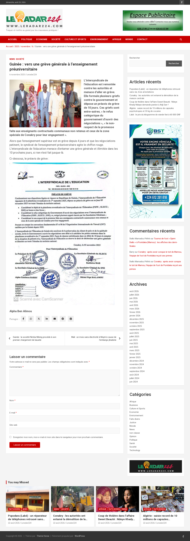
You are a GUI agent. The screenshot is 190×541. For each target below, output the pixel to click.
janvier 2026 (134, 315)
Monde (129, 39)
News (12, 59)
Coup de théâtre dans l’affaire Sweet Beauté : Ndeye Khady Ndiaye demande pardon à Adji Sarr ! (116, 521)
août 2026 (134, 291)
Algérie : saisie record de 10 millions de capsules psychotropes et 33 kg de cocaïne (160, 521)
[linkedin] (47, 319)
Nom (12, 400)
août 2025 (134, 333)
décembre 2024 (136, 361)
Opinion (132, 436)
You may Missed (18, 482)
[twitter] (39, 319)
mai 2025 (133, 343)
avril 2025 (133, 347)
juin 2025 (133, 340)
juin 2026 (133, 298)
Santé (132, 443)
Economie (41, 39)
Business (133, 405)
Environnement (99, 39)
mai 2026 (133, 301)
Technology (134, 450)
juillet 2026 (134, 295)
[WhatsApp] (31, 319)
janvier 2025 (134, 357)
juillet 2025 (134, 336)
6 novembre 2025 (17, 74)
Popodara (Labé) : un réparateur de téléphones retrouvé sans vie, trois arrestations (27, 519)
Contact (142, 39)
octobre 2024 (135, 368)
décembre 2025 (136, 319)
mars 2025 (134, 350)
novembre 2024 (136, 364)
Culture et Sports (75, 39)
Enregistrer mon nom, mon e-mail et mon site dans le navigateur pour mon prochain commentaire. (58, 437)
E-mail (13, 412)
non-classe (134, 433)
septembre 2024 (136, 371)
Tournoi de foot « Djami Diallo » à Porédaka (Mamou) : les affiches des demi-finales (153, 242)
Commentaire (16, 367)
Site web (13, 425)
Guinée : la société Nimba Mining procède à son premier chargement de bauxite (34, 338)
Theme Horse (43, 536)
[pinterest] (63, 319)
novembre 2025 (136, 322)
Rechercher (134, 58)
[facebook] (23, 319)
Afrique (116, 39)
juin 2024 (133, 381)
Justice (132, 422)
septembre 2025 (136, 329)
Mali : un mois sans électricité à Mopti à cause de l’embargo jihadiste (93, 338)
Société (55, 39)
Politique (26, 39)
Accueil (12, 39)
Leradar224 (32, 74)
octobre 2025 (135, 326)
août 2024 (134, 375)
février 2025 (134, 354)
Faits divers (134, 419)
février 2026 (134, 312)
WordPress (80, 536)
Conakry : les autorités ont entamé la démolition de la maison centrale (69, 519)
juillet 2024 (134, 378)
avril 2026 (133, 305)
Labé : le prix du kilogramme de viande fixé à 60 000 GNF (155, 114)
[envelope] (55, 319)
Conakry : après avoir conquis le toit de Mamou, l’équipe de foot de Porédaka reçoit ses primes (155, 265)
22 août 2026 (14, 523)
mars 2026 (134, 308)
